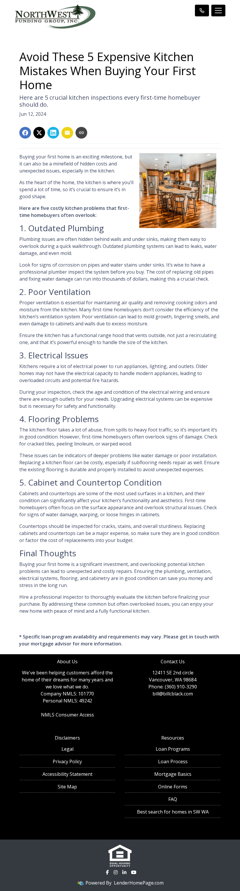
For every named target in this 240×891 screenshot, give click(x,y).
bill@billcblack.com (172, 693)
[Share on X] (39, 133)
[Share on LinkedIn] (53, 133)
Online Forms (172, 786)
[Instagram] (116, 872)
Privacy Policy (67, 761)
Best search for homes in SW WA (173, 812)
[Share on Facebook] (25, 133)
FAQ (172, 799)
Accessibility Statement (67, 774)
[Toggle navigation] (218, 10)
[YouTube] (133, 872)
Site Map (67, 786)
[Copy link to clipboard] (81, 133)
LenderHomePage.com (139, 883)
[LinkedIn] (124, 872)
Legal (67, 749)
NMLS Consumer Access (67, 715)
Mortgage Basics (172, 774)
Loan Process (173, 761)
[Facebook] (107, 872)
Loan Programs (173, 749)
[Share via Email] (67, 133)
